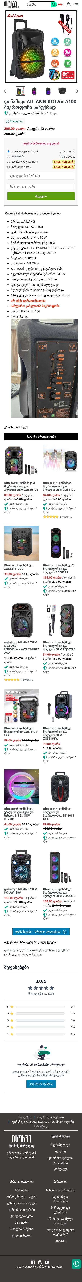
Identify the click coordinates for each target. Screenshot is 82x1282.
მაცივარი (21, 1222)
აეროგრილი (16, 1197)
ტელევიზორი (21, 1235)
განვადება (18, 156)
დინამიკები (12, 950)
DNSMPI (60, 1241)
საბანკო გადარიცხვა (24, 161)
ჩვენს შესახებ (60, 1145)
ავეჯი (32, 1197)
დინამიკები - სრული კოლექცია (38, 931)
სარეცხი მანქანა (21, 1229)
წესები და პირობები (60, 1190)
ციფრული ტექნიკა (30, 954)
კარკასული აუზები (21, 1209)
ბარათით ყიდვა (21, 166)
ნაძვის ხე (21, 1190)
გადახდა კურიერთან (24, 151)
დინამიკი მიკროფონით (38, 950)
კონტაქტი (61, 1169)
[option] (20, 91)
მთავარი (24, 1117)
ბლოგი (60, 1151)
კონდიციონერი (21, 1216)
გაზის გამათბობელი (21, 1203)
